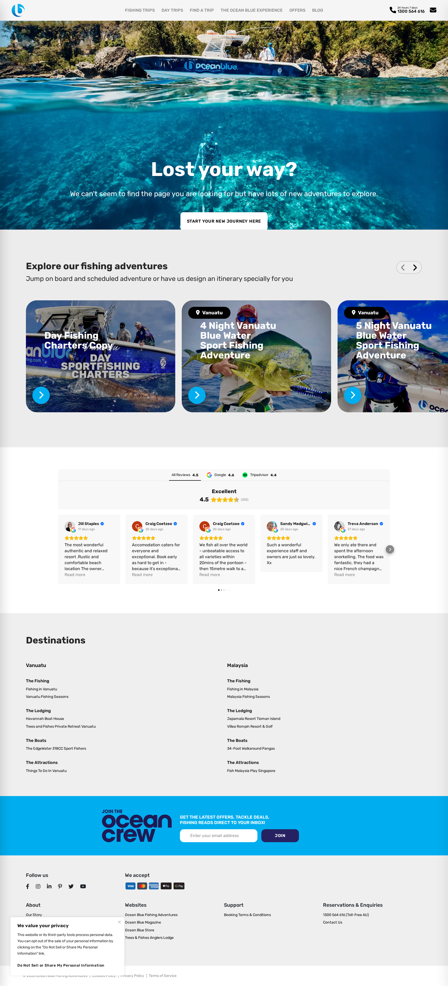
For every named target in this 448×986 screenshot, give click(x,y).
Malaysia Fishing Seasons (248, 696)
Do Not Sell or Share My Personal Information (60, 965)
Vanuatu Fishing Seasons (47, 696)
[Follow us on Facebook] (27, 886)
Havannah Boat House (45, 719)
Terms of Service (163, 976)
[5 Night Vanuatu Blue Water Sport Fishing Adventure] (352, 395)
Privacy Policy (132, 976)
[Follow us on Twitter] (71, 886)
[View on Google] (70, 526)
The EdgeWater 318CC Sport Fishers (56, 748)
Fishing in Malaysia (242, 689)
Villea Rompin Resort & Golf (249, 726)
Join (280, 835)
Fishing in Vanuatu (41, 689)
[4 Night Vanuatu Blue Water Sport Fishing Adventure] (256, 356)
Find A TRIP (202, 10)
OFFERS (297, 10)
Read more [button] (75, 574)
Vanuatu (212, 313)
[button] (58, 549)
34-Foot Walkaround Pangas (251, 748)
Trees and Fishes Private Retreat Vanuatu (61, 726)
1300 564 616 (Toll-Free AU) (346, 915)
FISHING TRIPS (140, 10)
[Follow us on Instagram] (38, 886)
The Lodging (38, 710)
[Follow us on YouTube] (83, 886)
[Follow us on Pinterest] (60, 886)
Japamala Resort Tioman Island (253, 719)
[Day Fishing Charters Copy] (100, 356)
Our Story (34, 915)
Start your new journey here (224, 221)
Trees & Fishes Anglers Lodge (149, 937)
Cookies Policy (104, 976)
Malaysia (237, 665)
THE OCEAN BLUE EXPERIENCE (252, 10)
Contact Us (332, 922)
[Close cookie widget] (119, 922)
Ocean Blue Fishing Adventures (151, 915)
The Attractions (42, 762)
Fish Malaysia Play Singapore (251, 771)
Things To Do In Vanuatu (46, 771)
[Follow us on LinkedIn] (49, 886)
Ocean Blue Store (139, 930)
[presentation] (403, 267)
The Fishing (37, 680)
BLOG (317, 10)
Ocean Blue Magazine (143, 922)
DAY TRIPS (172, 10)
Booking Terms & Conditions (247, 915)
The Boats (36, 740)
